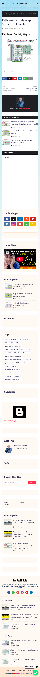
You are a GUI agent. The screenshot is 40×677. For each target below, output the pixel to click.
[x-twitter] (13, 219)
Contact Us (21, 670)
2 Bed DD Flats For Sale (11, 343)
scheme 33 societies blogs (12, 373)
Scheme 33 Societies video (12, 379)
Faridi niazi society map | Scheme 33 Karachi (21, 304)
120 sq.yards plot (23, 339)
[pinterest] (33, 219)
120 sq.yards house (10, 339)
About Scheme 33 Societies (12, 353)
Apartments (26, 353)
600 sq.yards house (26, 349)
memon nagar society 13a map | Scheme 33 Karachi (22, 141)
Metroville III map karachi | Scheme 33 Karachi (24, 132)
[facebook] (7, 219)
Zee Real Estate (20, 3)
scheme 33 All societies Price (19, 363)
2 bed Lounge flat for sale (12, 346)
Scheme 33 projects (10, 366)
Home (5, 13)
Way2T (19, 673)
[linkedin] (20, 219)
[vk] (7, 224)
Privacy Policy (31, 670)
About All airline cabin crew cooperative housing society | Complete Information (23, 534)
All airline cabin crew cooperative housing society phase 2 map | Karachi (24, 123)
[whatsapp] (26, 224)
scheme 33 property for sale (13, 369)
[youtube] (20, 224)
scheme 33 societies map (15, 13)
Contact (6, 504)
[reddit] (26, 219)
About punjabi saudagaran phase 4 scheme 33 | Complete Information (23, 522)
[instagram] (13, 224)
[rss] (33, 224)
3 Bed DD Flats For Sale (11, 349)
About (22, 502)
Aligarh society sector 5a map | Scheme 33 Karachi (24, 295)
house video (27, 359)
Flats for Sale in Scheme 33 (13, 356)
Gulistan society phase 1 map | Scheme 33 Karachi (23, 285)
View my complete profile (20, 448)
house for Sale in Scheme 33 (13, 359)
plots (6, 363)
